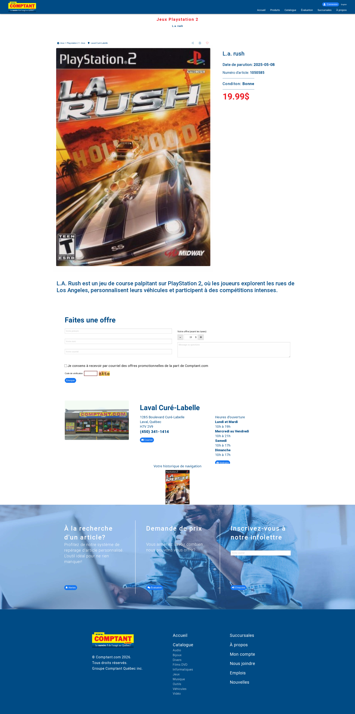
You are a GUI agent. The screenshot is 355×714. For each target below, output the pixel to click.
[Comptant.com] (113, 643)
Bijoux (177, 655)
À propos (239, 644)
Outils (177, 684)
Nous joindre (242, 663)
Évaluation (156, 587)
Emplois (238, 672)
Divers (177, 660)
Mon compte (242, 654)
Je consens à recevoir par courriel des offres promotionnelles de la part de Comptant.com (138, 366)
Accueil (180, 635)
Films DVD (180, 664)
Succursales (242, 635)
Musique (179, 679)
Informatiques (183, 669)
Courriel (148, 440)
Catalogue (183, 644)
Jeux (176, 674)
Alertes (72, 587)
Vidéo (177, 693)
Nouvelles (239, 682)
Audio (177, 650)
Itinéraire (224, 463)
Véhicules (180, 689)
